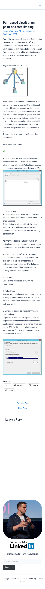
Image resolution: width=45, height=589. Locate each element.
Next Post (22, 408)
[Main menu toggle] (40, 4)
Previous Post (22, 403)
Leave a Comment (10, 31)
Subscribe (9, 567)
